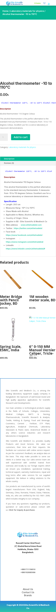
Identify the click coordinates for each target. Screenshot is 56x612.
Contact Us (28, 592)
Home (5, 11)
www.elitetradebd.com (31, 225)
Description (9, 158)
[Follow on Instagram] (36, 519)
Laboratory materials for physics (27, 11)
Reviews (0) (9, 163)
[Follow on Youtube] (44, 519)
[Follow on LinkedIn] (19, 519)
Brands (28, 595)
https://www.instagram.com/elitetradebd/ (24, 242)
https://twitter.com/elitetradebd (28, 228)
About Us (28, 589)
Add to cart (20, 137)
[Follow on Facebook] (11, 519)
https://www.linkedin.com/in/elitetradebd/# (25, 249)
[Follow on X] (28, 519)
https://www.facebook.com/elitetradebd (24, 235)
